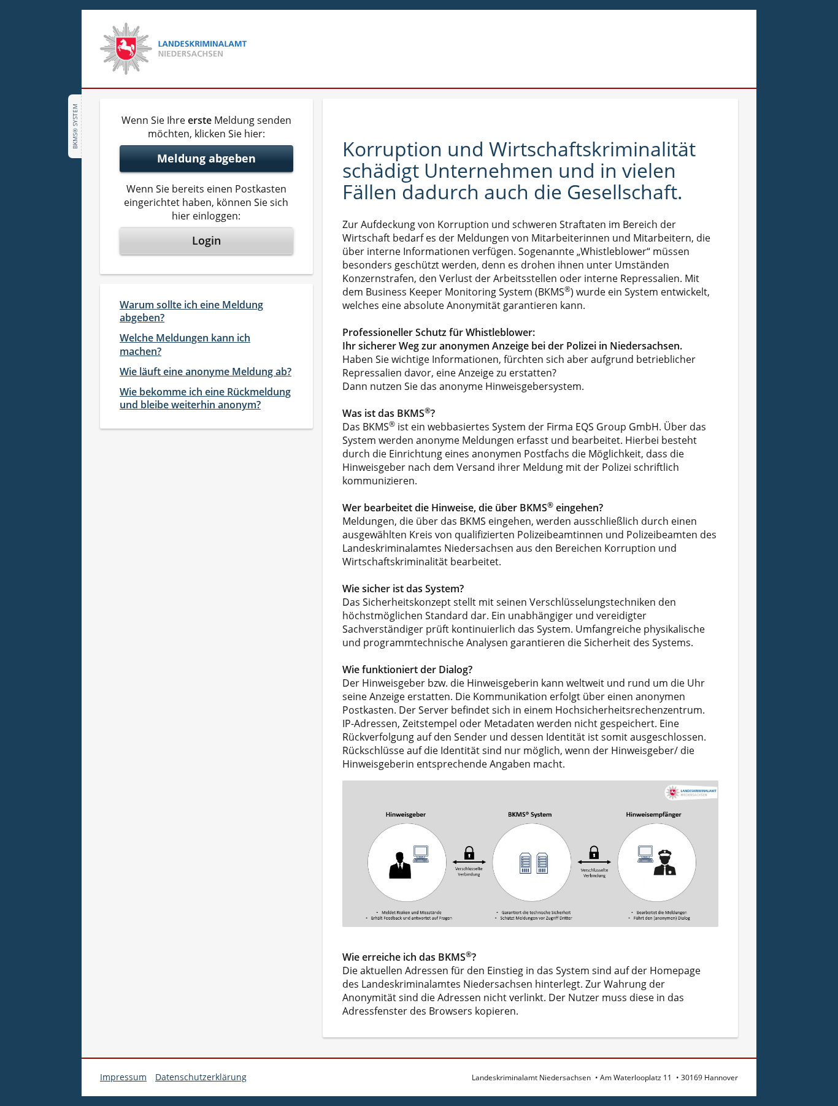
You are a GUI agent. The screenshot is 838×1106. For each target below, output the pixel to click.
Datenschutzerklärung (201, 1077)
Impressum (123, 1077)
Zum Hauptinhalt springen (76, 17)
